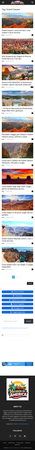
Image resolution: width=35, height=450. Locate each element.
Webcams (17, 444)
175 (32, 87)
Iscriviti (28, 321)
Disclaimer (27, 443)
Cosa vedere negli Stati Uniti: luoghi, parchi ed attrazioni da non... (17, 188)
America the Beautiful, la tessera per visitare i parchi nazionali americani (17, 83)
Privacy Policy (20, 443)
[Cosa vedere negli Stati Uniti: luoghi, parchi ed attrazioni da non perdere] (17, 176)
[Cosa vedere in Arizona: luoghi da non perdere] (17, 202)
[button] (3, 2)
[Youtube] (25, 436)
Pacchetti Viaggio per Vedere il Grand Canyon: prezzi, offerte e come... (17, 135)
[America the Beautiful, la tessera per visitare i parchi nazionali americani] (17, 72)
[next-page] (20, 277)
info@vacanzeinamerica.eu (21, 424)
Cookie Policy (11, 443)
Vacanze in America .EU (14, 448)
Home (3, 6)
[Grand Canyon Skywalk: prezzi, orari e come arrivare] (17, 228)
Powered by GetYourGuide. (9, 328)
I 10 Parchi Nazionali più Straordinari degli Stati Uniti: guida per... (17, 109)
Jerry (3, 35)
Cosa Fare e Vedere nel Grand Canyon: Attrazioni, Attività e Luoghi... (17, 161)
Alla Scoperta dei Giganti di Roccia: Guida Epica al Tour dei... (16, 57)
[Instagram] (15, 436)
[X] (20, 436)
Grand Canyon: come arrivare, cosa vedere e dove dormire (16, 31)
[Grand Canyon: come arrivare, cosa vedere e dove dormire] (17, 20)
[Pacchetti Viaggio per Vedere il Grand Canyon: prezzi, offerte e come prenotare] (17, 124)
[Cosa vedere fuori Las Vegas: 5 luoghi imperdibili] (17, 254)
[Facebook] (10, 436)
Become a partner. (23, 328)
